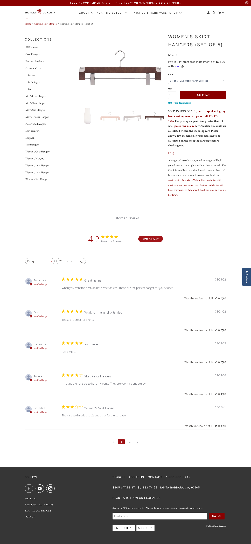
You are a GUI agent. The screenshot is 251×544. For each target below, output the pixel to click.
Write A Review (150, 238)
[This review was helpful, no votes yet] (216, 298)
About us (136, 477)
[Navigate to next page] (138, 441)
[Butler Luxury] (40, 12)
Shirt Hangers (32, 131)
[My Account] (208, 13)
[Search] (214, 13)
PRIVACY (30, 516)
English (121, 527)
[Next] (159, 68)
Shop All (29, 137)
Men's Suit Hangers (35, 110)
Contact (155, 477)
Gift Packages (32, 82)
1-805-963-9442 (178, 477)
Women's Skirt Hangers (45, 23)
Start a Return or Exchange (137, 498)
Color (171, 74)
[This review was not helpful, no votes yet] (222, 298)
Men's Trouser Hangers (37, 117)
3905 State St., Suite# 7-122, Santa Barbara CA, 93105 (156, 487)
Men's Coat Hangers (35, 96)
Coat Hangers (32, 54)
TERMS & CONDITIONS (38, 510)
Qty (170, 88)
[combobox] (40, 261)
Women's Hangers (34, 158)
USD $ (143, 527)
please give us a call (185, 126)
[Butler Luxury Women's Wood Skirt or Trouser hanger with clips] (120, 68)
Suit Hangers (32, 144)
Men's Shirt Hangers (35, 103)
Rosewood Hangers (35, 124)
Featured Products (34, 61)
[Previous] (81, 68)
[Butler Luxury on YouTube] (41, 488)
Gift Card (30, 75)
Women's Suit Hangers (36, 179)
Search (119, 477)
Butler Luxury (219, 525)
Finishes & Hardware (149, 12)
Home (28, 23)
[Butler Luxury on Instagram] (51, 488)
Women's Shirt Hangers (37, 165)
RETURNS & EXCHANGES (39, 504)
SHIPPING (30, 498)
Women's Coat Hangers (37, 151)
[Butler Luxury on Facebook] (30, 488)
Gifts (28, 89)
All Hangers (31, 47)
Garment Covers (33, 68)
